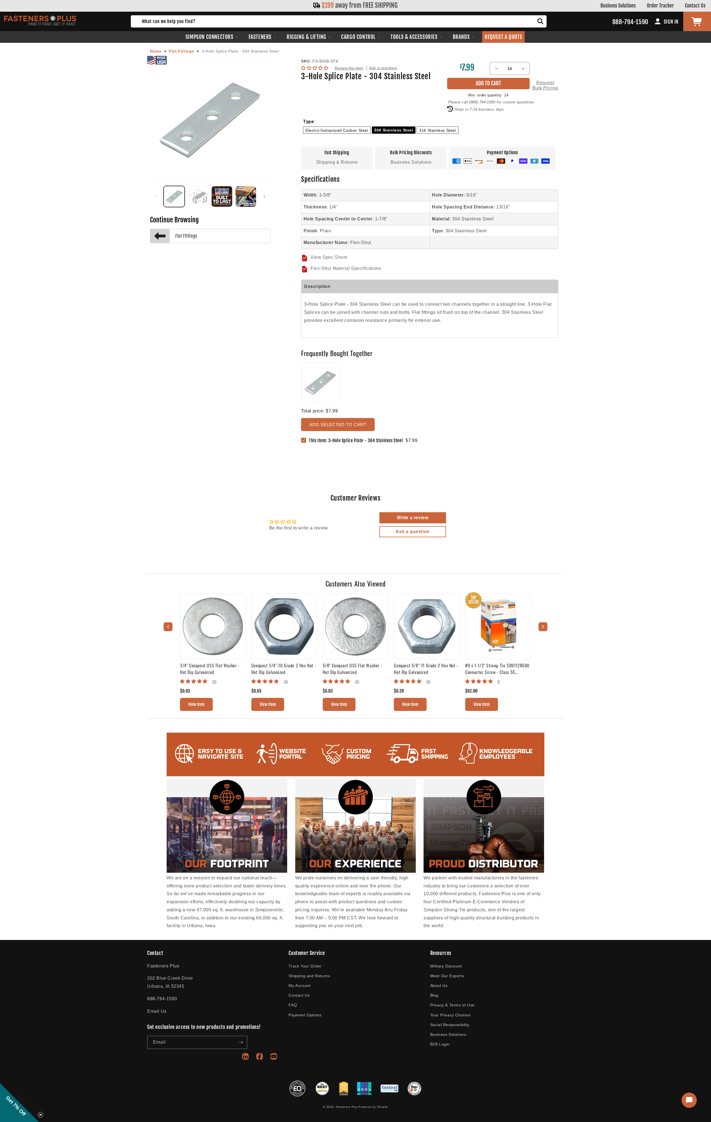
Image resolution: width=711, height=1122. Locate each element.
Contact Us (695, 6)
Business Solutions (618, 6)
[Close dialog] (406, 496)
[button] (212, 37)
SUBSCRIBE (355, 620)
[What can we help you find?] (540, 21)
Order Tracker (660, 6)
